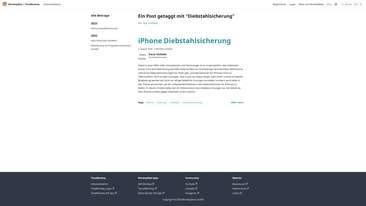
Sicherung (162, 102)
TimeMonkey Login (101, 188)
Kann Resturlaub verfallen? (104, 40)
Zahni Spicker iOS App (150, 193)
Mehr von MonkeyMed (311, 4)
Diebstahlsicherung (192, 102)
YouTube (190, 184)
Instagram (191, 193)
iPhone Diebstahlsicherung (104, 28)
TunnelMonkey (146, 188)
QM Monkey (144, 184)
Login (293, 4)
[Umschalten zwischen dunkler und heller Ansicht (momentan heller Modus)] (336, 4)
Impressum (238, 184)
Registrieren (279, 4)
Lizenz (235, 193)
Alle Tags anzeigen (148, 23)
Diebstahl (174, 102)
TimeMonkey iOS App (102, 193)
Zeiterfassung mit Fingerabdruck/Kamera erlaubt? (111, 47)
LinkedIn (190, 188)
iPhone (149, 102)
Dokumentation (52, 4)
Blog (329, 4)
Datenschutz (239, 188)
